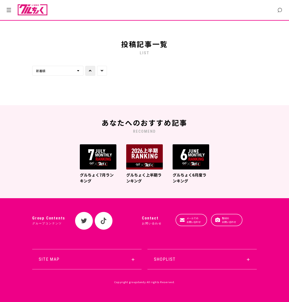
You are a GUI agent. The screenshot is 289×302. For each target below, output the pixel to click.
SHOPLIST (165, 259)
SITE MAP (49, 259)
